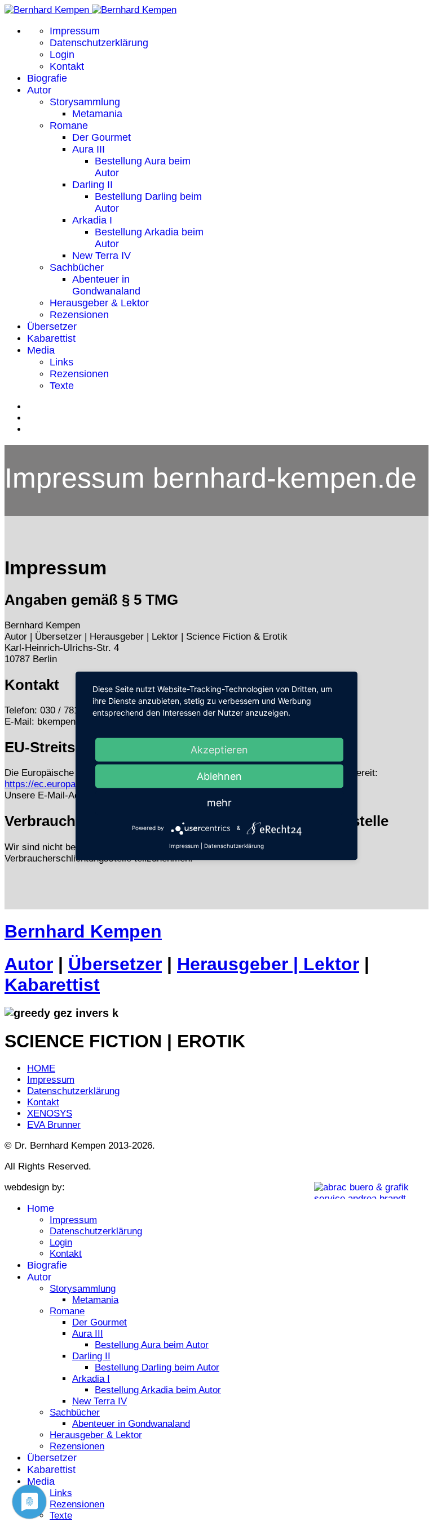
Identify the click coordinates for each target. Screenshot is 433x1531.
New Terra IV (101, 255)
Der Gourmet (101, 137)
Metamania (97, 113)
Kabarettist (51, 338)
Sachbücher (77, 267)
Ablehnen (219, 776)
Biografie (47, 78)
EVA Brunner (54, 1124)
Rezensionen (79, 314)
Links (61, 362)
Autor (39, 90)
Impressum (75, 31)
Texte (62, 385)
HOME (41, 1068)
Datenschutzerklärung (99, 42)
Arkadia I (92, 220)
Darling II (92, 184)
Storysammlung (85, 102)
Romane (69, 125)
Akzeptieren (219, 749)
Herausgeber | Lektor (268, 964)
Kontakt (67, 66)
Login (62, 54)
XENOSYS (49, 1113)
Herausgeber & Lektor (99, 303)
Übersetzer (52, 326)
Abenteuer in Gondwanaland (106, 285)
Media (41, 350)
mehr (219, 802)
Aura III (88, 149)
